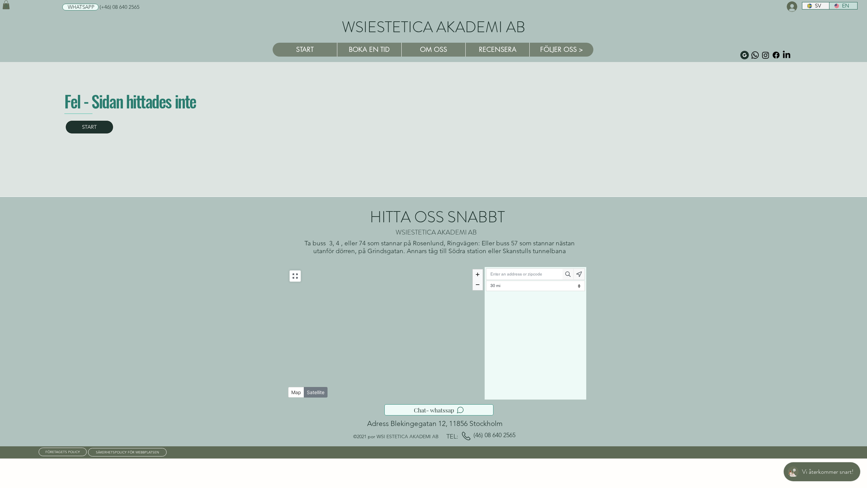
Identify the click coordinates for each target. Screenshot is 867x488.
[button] (6, 4)
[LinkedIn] (786, 55)
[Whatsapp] (755, 55)
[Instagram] (765, 55)
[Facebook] (776, 55)
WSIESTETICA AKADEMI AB (433, 27)
